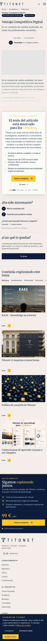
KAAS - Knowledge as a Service (19, 315)
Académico (14, 9)
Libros (4, 573)
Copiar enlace (16, 224)
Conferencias (7, 580)
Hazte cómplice (21, 178)
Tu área (22, 184)
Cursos (5, 577)
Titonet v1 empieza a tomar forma (20, 360)
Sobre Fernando (8, 591)
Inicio (4, 9)
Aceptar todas (10, 637)
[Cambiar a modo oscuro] (39, 4)
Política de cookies (23, 625)
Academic (6, 595)
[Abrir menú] (44, 3)
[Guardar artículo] (11, 43)
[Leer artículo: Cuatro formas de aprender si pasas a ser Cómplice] (23, 433)
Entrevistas (6, 607)
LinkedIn (5, 224)
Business (5, 599)
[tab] (5, 280)
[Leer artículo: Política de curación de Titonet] (23, 388)
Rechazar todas (25, 631)
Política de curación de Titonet (19, 405)
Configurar (9, 631)
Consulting (6, 603)
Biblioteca (6, 569)
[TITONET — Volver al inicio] (12, 4)
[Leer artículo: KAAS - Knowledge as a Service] (23, 298)
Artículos (25, 9)
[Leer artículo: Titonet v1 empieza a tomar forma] (23, 343)
